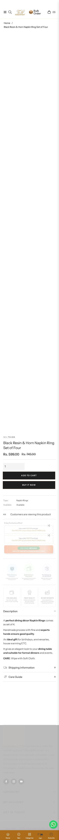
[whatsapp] (53, 824)
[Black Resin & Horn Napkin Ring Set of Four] (17, 373)
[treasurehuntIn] (20, 12)
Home (7, 23)
